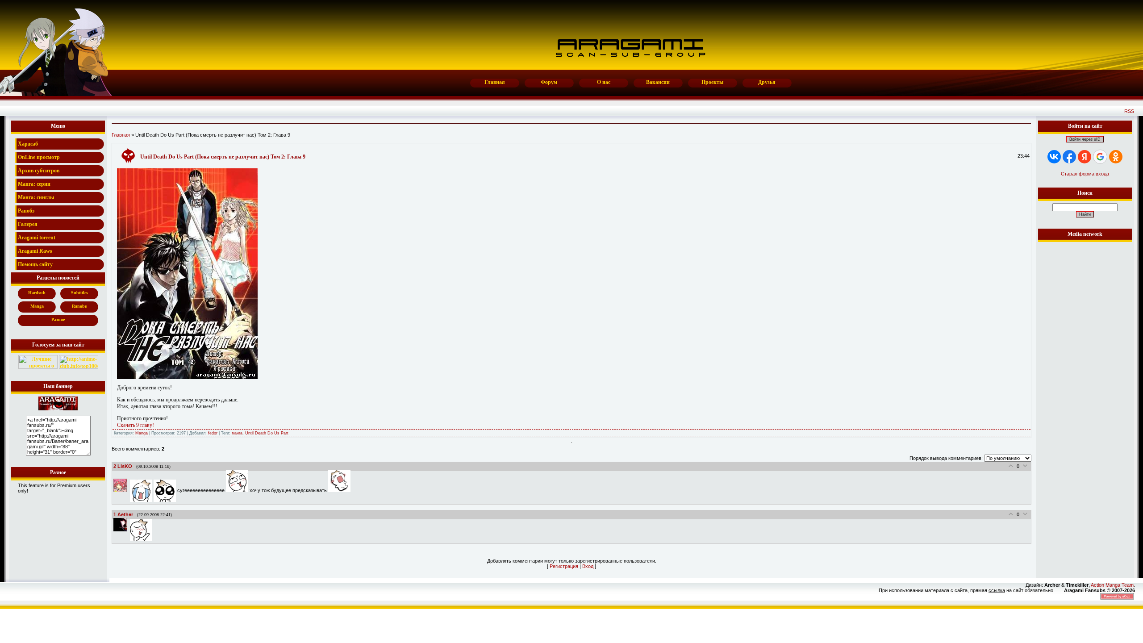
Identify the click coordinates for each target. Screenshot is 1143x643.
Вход (587, 566)
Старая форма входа (1085, 173)
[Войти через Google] (1100, 157)
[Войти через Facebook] (1069, 156)
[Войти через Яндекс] (1084, 156)
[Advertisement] (1085, 378)
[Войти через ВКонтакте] (1054, 156)
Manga (141, 433)
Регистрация (564, 566)
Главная (121, 135)
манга (237, 433)
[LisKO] (121, 490)
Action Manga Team (1112, 585)
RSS (1129, 111)
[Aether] (121, 529)
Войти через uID (1085, 139)
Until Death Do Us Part (266, 433)
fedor (212, 433)
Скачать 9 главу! (135, 425)
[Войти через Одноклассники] (1115, 156)
